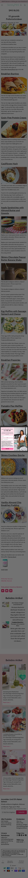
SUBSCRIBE (7, 448)
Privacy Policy (11, 446)
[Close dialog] (26, 428)
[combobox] (2, 439)
